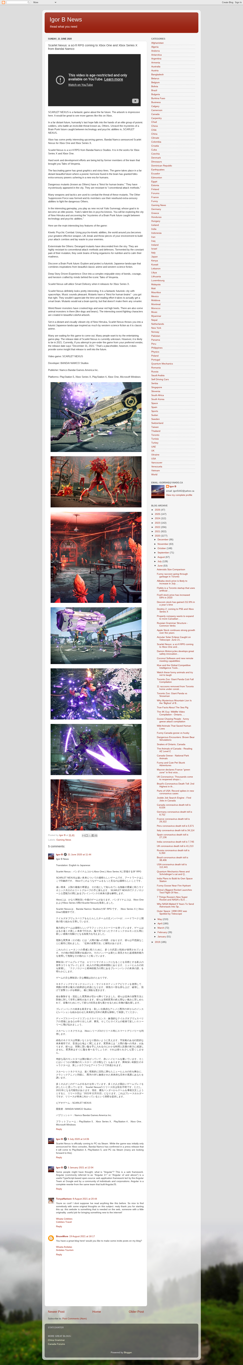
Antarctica (156, 55)
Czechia (155, 154)
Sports (154, 411)
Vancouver (156, 462)
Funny (154, 201)
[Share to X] (89, 835)
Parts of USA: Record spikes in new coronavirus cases (175, 792)
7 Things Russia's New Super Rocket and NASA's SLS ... (172, 898)
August (161, 557)
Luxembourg (157, 280)
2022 (158, 527)
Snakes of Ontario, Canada (171, 744)
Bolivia (154, 86)
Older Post (136, 1311)
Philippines (156, 348)
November (163, 544)
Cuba (154, 150)
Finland (155, 189)
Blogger (128, 1352)
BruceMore (62, 1236)
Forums (155, 193)
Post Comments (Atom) (74, 1318)
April (160, 923)
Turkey (154, 443)
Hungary (155, 221)
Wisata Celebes (64, 1219)
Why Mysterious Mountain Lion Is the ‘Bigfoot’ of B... (174, 701)
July (160, 561)
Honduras (156, 217)
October (162, 548)
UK (152, 450)
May (160, 919)
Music (154, 312)
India (153, 229)
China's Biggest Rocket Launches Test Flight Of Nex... (174, 891)
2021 (158, 531)
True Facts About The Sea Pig (172, 707)
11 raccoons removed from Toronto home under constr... (175, 687)
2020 (158, 536)
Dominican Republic (161, 165)
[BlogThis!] (86, 835)
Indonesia (156, 233)
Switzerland (157, 423)
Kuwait (154, 264)
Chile (154, 130)
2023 (158, 523)
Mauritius (156, 292)
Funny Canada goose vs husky (173, 733)
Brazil (154, 90)
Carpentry (156, 118)
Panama (155, 340)
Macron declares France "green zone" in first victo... (173, 771)
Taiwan (155, 427)
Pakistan (155, 336)
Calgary (155, 106)
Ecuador (155, 173)
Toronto (155, 435)
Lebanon (156, 268)
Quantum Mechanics (162, 363)
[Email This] (83, 835)
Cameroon (156, 110)
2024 (158, 518)
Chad (154, 122)
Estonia (155, 185)
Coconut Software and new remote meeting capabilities (175, 659)
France (155, 197)
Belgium (155, 82)
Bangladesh (157, 74)
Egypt (154, 181)
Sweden (155, 419)
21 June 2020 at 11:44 (79, 854)
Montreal (156, 304)
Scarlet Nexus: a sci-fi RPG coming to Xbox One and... (175, 645)
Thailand (155, 431)
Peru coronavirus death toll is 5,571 (175, 826)
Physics (155, 352)
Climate (155, 138)
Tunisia (155, 439)
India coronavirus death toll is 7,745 (175, 842)
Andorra (155, 51)
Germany (156, 209)
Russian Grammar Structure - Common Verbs (172, 624)
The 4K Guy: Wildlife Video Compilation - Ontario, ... (171, 713)
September (164, 552)
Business (156, 102)
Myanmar (156, 316)
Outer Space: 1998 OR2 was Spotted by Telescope (172, 912)
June (160, 565)
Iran (153, 237)
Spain (154, 407)
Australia (155, 66)
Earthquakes (157, 169)
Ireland (155, 245)
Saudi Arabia (157, 375)
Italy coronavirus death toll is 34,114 (175, 830)
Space (154, 403)
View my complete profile (179, 495)
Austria (155, 70)
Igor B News (66, 19)
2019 (158, 942)
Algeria (155, 47)
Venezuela (156, 466)
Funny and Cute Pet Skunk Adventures (171, 764)
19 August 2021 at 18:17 (82, 1236)
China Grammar (56, 1340)
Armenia (155, 62)
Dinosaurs (156, 161)
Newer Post (56, 1311)
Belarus (155, 78)
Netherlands (157, 324)
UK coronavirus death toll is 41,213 (175, 846)
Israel (154, 248)
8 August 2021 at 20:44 (85, 1199)
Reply (59, 1129)
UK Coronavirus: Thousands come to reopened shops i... (175, 778)
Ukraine (155, 454)
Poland (155, 356)
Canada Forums (56, 1344)
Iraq (153, 241)
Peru (153, 344)
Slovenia (155, 391)
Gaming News (63, 840)
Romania (156, 367)
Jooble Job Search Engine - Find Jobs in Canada (174, 799)
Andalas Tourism (65, 1250)
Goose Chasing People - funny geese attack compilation (173, 720)
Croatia (155, 146)
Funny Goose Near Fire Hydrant (174, 885)
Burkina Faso (158, 98)
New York (156, 328)
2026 (158, 510)
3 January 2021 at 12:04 (80, 1167)
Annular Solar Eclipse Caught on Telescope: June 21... (174, 638)
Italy (153, 252)
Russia (154, 371)
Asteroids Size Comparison (171, 569)
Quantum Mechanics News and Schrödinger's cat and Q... (173, 872)
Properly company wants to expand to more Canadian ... (175, 617)
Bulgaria (155, 94)
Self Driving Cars (160, 379)
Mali (153, 288)
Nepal (154, 320)
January (162, 936)
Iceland (155, 225)
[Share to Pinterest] (96, 835)
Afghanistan (157, 43)
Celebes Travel (64, 1222)
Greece (155, 213)
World (154, 474)
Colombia (156, 142)
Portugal (155, 359)
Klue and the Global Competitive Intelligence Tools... (174, 666)
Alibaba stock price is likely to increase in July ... (172, 582)
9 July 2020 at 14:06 (78, 1139)
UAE (153, 447)
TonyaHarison (64, 1199)
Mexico (155, 296)
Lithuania (156, 276)
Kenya (154, 260)
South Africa (157, 395)
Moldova (155, 300)
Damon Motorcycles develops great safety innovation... (175, 652)
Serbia (154, 383)
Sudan (154, 415)
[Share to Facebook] (93, 835)
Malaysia (156, 284)
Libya (154, 272)
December (163, 539)
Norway (155, 332)
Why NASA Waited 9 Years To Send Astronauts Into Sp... (175, 905)
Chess (154, 126)
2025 (158, 514)
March (161, 928)
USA (153, 458)
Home (96, 1311)
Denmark (156, 158)
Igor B (59, 854)
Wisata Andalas (64, 1247)
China (154, 134)
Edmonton (156, 177)
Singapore (156, 387)
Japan (154, 256)
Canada (155, 114)
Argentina (156, 58)
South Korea (157, 399)
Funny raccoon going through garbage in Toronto (172, 575)
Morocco (155, 308)
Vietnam (155, 470)
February (163, 932)
